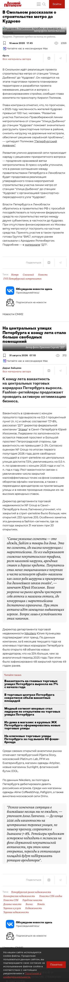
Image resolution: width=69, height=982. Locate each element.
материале (32, 244)
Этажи (22, 429)
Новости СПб (10, 900)
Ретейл (41, 904)
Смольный (28, 274)
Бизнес (29, 904)
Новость (43, 274)
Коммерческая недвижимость (19, 896)
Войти (57, 4)
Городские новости (32, 900)
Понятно (56, 964)
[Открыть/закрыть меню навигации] (38, 4)
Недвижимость (33, 908)
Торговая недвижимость (16, 912)
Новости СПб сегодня (50, 896)
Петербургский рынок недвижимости (31, 892)
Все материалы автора (17, 59)
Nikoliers (30, 633)
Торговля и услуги (12, 908)
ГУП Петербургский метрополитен (22, 279)
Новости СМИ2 (13, 314)
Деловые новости (12, 904)
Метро (15, 274)
